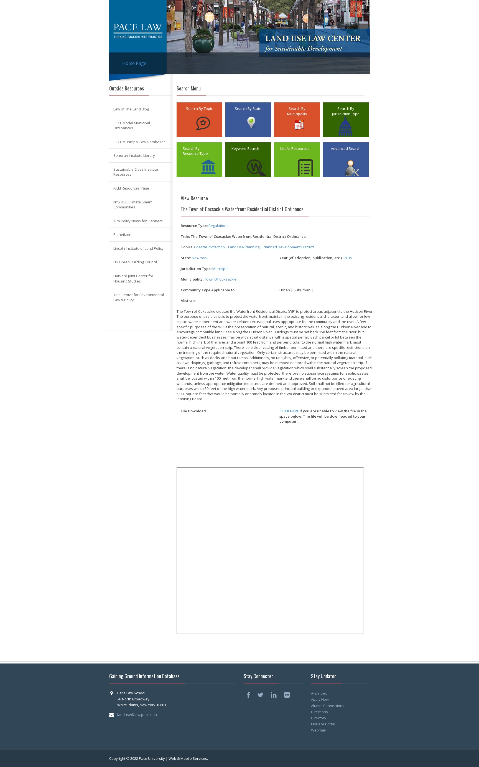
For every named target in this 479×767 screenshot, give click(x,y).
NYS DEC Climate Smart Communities (132, 205)
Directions (319, 711)
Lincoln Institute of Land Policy (138, 248)
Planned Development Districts (289, 246)
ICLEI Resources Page (131, 188)
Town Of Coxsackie (220, 279)
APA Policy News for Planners (138, 220)
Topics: (187, 246)
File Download (193, 410)
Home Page (134, 63)
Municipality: (192, 279)
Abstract (188, 300)
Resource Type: (194, 225)
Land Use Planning (243, 246)
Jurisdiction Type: (196, 268)
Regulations (218, 225)
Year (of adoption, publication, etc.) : (311, 257)
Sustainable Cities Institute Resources (135, 172)
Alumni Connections (327, 705)
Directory (318, 717)
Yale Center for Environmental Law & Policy (138, 297)
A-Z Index (319, 693)
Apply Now (320, 699)
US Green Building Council (135, 261)
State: (186, 257)
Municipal (220, 268)
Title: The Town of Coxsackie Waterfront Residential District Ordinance (243, 236)
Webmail (318, 730)
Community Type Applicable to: (208, 289)
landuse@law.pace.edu (137, 714)
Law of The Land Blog (131, 109)
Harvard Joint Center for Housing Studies (133, 278)
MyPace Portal (323, 723)
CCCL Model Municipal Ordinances (131, 125)
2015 (348, 257)
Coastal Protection (209, 246)
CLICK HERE (289, 410)
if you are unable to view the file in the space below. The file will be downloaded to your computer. (323, 416)
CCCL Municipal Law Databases (139, 141)
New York (200, 257)
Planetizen (122, 234)
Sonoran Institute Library (134, 155)
